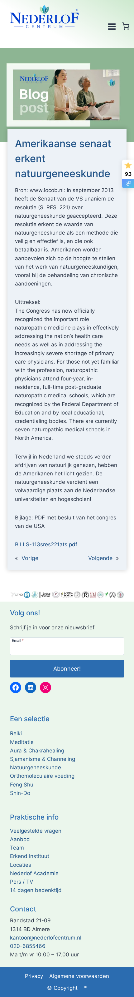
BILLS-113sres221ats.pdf (46, 544)
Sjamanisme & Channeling (42, 759)
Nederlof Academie (34, 873)
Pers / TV (21, 882)
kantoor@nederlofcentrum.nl (45, 938)
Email (18, 640)
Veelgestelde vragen (35, 831)
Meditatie (22, 742)
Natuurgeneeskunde (35, 767)
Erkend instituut (29, 856)
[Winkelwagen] (125, 26)
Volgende (100, 558)
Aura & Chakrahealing (37, 750)
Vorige (30, 558)
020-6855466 (27, 946)
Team (17, 848)
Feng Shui (22, 784)
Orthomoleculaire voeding (42, 776)
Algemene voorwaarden (79, 976)
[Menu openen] (112, 26)
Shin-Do (20, 793)
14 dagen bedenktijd (36, 890)
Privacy (34, 976)
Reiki (16, 733)
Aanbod (20, 839)
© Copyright (62, 988)
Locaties (20, 865)
